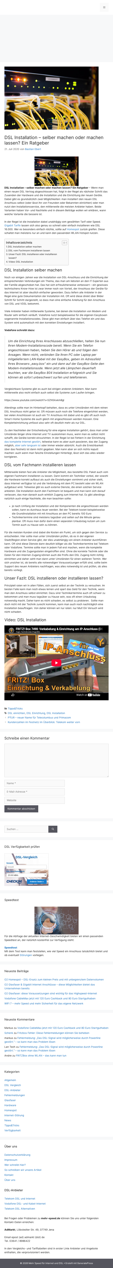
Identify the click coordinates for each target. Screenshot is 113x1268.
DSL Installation (56, 713)
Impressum (10, 1159)
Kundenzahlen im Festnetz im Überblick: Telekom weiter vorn (44, 722)
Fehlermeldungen (14, 1095)
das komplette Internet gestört (22, 441)
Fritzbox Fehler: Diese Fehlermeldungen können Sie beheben (53, 1032)
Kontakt (8, 1174)
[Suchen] (52, 829)
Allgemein (10, 1080)
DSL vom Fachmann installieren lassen (29, 250)
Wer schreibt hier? (15, 1164)
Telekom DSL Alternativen (19, 1208)
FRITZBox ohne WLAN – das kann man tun (41, 1055)
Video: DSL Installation (21, 261)
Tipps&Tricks (15, 708)
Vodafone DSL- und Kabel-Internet (25, 1203)
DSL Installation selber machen (24, 246)
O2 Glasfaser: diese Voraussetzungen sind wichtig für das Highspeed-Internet (50, 993)
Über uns (9, 1180)
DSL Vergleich (12, 1085)
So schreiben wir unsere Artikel (22, 1169)
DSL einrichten (16, 713)
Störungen (26, 955)
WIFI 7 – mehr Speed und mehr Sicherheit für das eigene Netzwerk (43, 1003)
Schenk (8, 1032)
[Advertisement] (56, 37)
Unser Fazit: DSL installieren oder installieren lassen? (33, 256)
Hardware (10, 1105)
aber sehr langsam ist (28, 445)
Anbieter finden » (37, 882)
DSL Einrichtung (35, 713)
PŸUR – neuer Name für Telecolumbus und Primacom (39, 717)
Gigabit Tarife (12, 225)
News (7, 1120)
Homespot (73, 229)
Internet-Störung (14, 1115)
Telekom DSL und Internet (19, 1198)
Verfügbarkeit (12, 1130)
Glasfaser (10, 1100)
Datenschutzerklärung (17, 1154)
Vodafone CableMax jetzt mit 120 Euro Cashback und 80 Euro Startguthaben (49, 998)
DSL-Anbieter (12, 1090)
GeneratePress (85, 1263)
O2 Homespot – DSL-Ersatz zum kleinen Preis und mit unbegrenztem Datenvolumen (54, 979)
